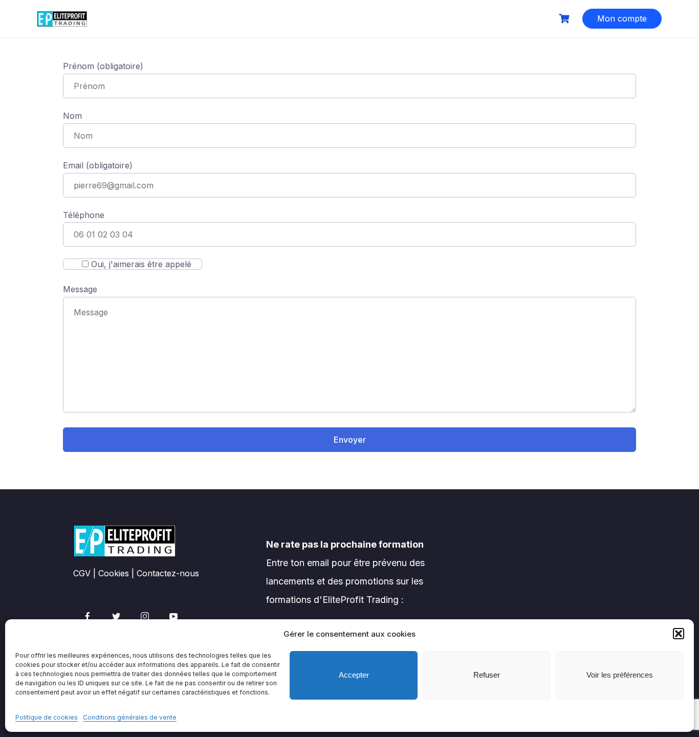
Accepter (354, 674)
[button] (678, 633)
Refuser (486, 674)
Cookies (113, 573)
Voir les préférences (619, 674)
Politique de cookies (46, 717)
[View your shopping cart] (565, 19)
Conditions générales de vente (130, 717)
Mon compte (622, 18)
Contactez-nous (168, 573)
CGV (82, 573)
